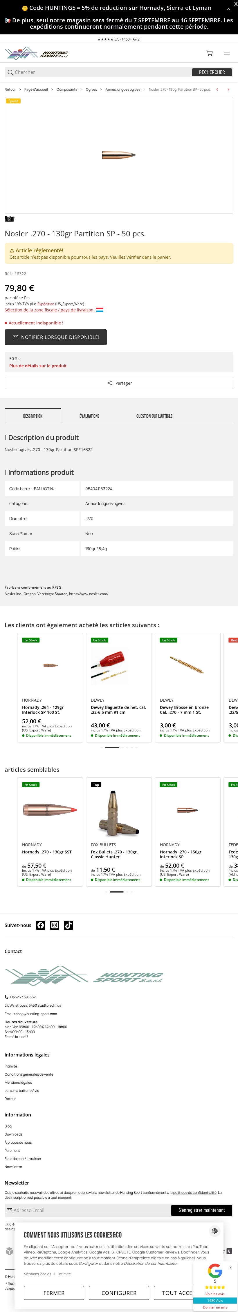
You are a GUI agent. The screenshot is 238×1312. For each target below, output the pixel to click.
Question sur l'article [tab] (154, 416)
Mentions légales (18, 1082)
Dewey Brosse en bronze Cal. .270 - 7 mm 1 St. (184, 710)
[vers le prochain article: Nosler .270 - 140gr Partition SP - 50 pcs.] (228, 89)
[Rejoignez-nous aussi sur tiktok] (68, 925)
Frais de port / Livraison (23, 1158)
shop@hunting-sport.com (36, 1013)
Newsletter (13, 1166)
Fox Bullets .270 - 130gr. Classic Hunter (114, 855)
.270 (89, 518)
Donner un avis (215, 1307)
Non (89, 533)
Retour (10, 89)
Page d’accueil (36, 89)
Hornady (32, 700)
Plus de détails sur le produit (38, 365)
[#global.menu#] (227, 53)
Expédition (46, 303)
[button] (50, 666)
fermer (54, 1292)
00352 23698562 (22, 997)
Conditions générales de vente (29, 1074)
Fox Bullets (103, 845)
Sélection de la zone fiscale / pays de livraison (50, 310)
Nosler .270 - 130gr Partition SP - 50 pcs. (180, 89)
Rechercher (212, 72)
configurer (119, 1292)
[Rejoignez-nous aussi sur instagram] (54, 925)
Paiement (12, 1150)
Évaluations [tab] (89, 416)
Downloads (13, 1134)
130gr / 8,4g (96, 548)
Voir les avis (215, 1293)
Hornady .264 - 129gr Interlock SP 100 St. (43, 710)
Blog (8, 1126)
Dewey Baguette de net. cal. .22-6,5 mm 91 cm (118, 710)
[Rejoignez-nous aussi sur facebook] (40, 925)
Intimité (11, 1066)
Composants (67, 89)
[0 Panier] (209, 53)
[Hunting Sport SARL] (36, 53)
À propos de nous (18, 1142)
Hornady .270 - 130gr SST (47, 852)
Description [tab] (32, 416)
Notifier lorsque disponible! (60, 337)
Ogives (91, 89)
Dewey (97, 700)
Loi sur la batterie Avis (22, 1090)
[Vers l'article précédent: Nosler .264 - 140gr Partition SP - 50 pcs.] (217, 89)
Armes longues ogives (123, 89)
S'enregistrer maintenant (201, 1210)
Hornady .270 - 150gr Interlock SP (180, 855)
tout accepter (184, 1292)
